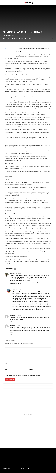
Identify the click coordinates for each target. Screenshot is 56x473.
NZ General (27, 38)
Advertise (10, 466)
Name (6, 363)
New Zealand (21, 38)
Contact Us (24, 466)
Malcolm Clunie (15, 289)
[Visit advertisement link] (28, 402)
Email (6, 369)
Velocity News (7, 38)
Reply (11, 286)
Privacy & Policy (17, 466)
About (4, 466)
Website (31, 369)
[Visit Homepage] (28, 2)
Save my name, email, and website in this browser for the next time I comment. (23, 375)
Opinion (30, 38)
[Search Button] (52, 2)
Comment (7, 346)
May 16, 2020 (14, 38)
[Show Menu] (4, 2)
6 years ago (18, 273)
